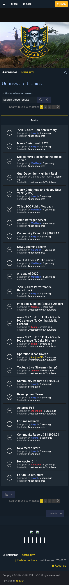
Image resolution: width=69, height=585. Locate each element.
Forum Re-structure (30, 475)
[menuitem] (14, 4)
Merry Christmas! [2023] (33, 143)
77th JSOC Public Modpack (35, 206)
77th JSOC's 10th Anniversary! (37, 130)
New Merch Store (28, 448)
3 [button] (49, 107)
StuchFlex (36, 410)
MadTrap (36, 163)
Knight (34, 133)
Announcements (36, 135)
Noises (35, 307)
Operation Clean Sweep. (33, 354)
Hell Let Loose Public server (36, 260)
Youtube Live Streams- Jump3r (38, 367)
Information (34, 212)
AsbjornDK (37, 357)
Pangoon (36, 464)
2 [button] (45, 107)
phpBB (19, 580)
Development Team (30, 394)
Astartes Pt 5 (25, 407)
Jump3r (35, 370)
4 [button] (53, 107)
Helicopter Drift (27, 461)
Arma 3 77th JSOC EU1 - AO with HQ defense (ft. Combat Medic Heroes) (38, 321)
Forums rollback (28, 421)
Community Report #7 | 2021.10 (38, 233)
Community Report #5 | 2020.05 (38, 381)
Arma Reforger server (31, 220)
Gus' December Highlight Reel (37, 173)
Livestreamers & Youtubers (42, 182)
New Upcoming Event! (31, 247)
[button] (58, 107)
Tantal (34, 327)
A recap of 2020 (27, 273)
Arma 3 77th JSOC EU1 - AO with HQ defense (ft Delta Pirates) (38, 339)
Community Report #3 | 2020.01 (38, 434)
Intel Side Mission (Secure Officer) (40, 304)
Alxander (36, 250)
